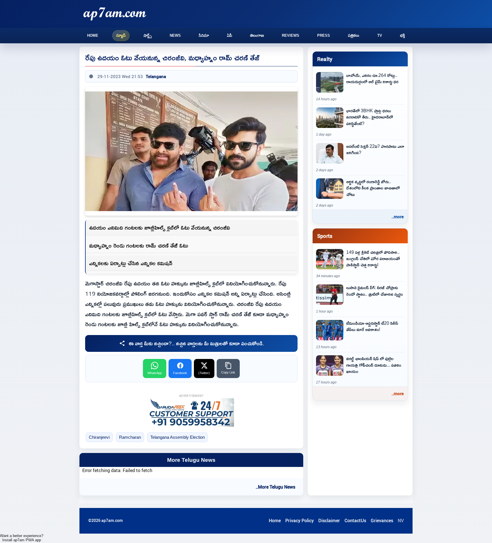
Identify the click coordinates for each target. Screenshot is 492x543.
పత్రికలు (353, 35)
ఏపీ (229, 35)
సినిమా (204, 35)
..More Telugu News (275, 487)
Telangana (156, 76)
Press (323, 35)
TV (379, 35)
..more (397, 216)
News (175, 35)
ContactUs (355, 520)
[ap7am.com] (114, 13)
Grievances (382, 520)
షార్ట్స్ (148, 35)
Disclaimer (329, 520)
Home (92, 35)
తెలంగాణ (257, 35)
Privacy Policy (299, 520)
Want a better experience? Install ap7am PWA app (21, 538)
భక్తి (402, 35)
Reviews (290, 35)
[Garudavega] (191, 412)
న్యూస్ (121, 35)
